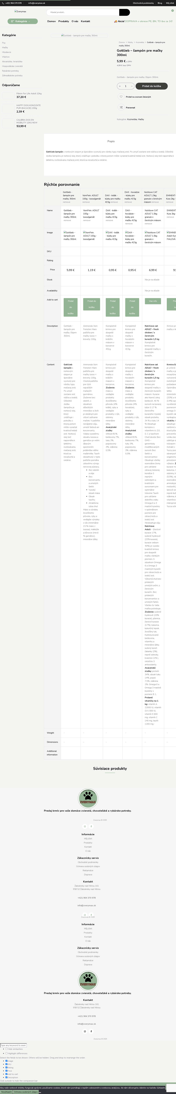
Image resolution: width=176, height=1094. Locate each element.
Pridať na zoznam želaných (138, 97)
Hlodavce (6, 52)
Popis (111, 141)
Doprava (88, 874)
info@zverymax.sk (36, 3)
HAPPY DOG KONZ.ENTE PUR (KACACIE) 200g (28, 106)
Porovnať (130, 107)
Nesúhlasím (6, 1092)
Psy (4, 42)
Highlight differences (17, 1053)
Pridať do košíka (151, 86)
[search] (124, 12)
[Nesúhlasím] (40, 1092)
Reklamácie (88, 870)
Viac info (153, 301)
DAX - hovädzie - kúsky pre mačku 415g (132, 195)
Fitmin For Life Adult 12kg (29, 93)
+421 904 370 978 (13, 3)
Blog (160, 3)
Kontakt (88, 847)
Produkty (88, 842)
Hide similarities (15, 1049)
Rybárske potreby (10, 71)
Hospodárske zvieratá (12, 66)
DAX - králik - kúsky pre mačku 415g (112, 198)
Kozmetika (140, 42)
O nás (88, 851)
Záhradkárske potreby (12, 75)
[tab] (111, 141)
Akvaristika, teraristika (12, 61)
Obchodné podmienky (143, 3)
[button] (170, 12)
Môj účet (170, 3)
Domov (122, 42)
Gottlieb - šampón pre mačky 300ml (69, 195)
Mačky (5, 47)
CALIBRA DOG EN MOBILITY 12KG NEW (26, 121)
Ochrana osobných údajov (88, 866)
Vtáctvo (5, 56)
